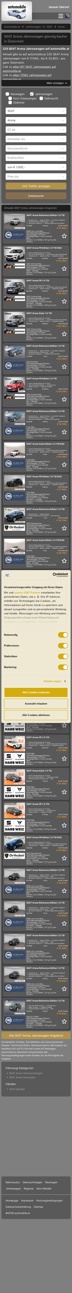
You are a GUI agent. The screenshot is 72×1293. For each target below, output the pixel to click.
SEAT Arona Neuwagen (22, 1077)
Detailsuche (36, 196)
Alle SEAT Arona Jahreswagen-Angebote (36, 1035)
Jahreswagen (33, 26)
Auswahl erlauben (36, 703)
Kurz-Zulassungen (25, 98)
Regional (29, 1188)
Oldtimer (19, 102)
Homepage (12, 1200)
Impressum (27, 1200)
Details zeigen (52, 681)
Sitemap (38, 1206)
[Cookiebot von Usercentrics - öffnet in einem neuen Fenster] (52, 575)
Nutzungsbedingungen (49, 1200)
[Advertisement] (36, 1136)
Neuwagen (17, 94)
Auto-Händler (44, 1188)
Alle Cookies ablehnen (36, 715)
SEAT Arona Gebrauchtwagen (26, 1073)
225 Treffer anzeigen (36, 186)
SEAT (49, 26)
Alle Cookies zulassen (36, 692)
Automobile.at (12, 26)
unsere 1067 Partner (27, 592)
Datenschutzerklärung (18, 1206)
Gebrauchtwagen (32, 1182)
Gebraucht (51, 98)
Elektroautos (13, 1182)
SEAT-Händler (17, 1089)
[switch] (63, 645)
